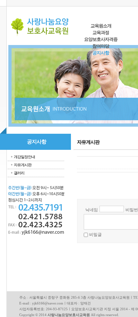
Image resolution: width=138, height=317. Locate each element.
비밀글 (95, 234)
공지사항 (100, 52)
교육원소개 (101, 25)
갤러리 (19, 173)
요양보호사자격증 (100, 39)
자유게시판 (22, 165)
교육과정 (100, 32)
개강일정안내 (24, 157)
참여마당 (100, 46)
